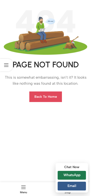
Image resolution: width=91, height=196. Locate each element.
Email (71, 186)
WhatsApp (71, 175)
